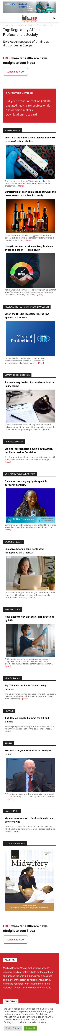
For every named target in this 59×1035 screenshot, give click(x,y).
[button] (5, 18)
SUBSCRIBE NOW (15, 71)
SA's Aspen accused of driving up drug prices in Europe (26, 43)
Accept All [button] (30, 1028)
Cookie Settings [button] (13, 1028)
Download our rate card (21, 114)
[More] (21, 185)
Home (5, 25)
